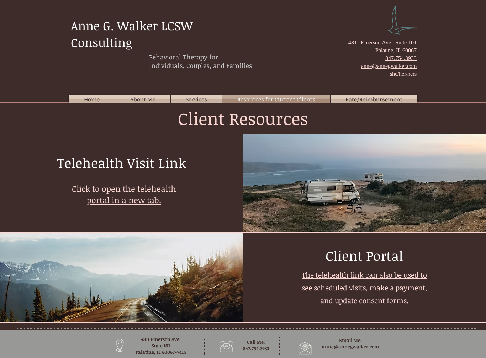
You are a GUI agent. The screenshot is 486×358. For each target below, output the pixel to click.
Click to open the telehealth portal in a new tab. (124, 194)
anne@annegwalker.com (350, 346)
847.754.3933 (401, 58)
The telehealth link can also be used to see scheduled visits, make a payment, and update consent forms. (364, 287)
